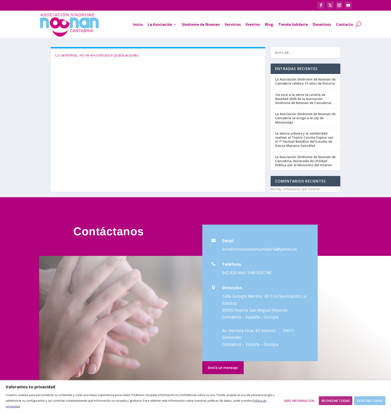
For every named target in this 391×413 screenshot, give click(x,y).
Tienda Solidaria (293, 24)
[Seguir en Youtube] (348, 5)
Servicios (233, 24)
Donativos (322, 24)
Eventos (253, 24)
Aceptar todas (370, 401)
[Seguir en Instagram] (339, 5)
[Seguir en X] (330, 5)
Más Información (299, 401)
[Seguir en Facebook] (321, 5)
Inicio (138, 24)
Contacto (344, 24)
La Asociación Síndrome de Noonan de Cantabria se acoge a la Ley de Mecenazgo (305, 118)
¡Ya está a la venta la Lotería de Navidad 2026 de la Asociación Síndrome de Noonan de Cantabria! (303, 99)
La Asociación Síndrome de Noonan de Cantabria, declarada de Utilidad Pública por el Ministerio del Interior (305, 161)
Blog (269, 24)
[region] (195, 396)
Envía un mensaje (223, 368)
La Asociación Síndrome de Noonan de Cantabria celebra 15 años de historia (305, 81)
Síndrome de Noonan (201, 24)
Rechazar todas (336, 401)
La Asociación (160, 24)
